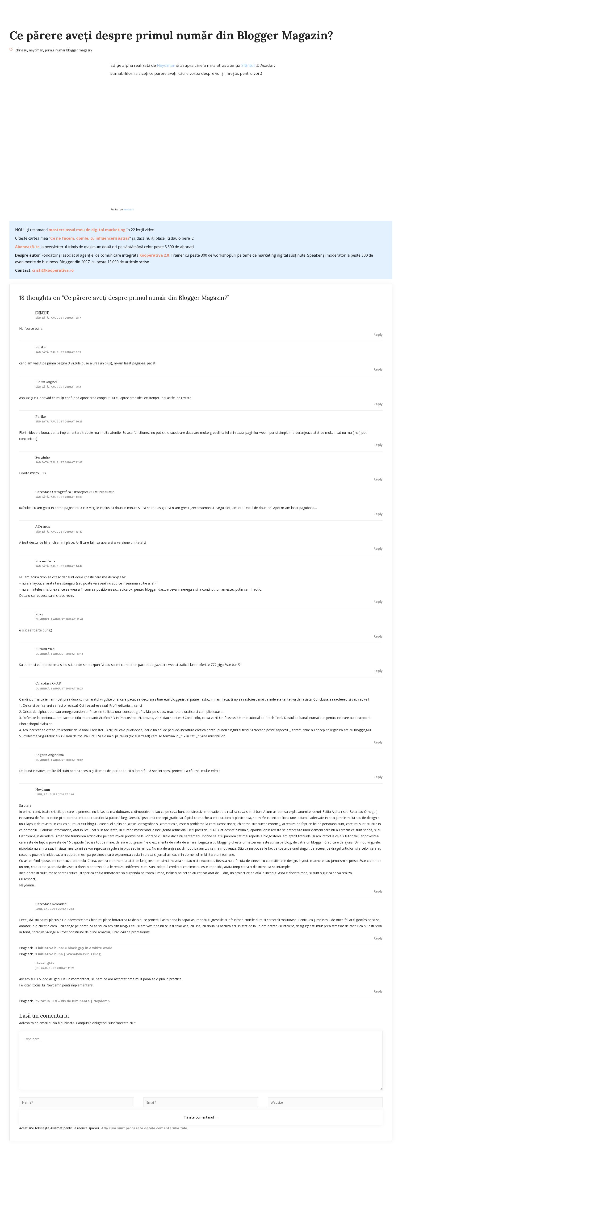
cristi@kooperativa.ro (53, 270)
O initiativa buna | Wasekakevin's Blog (67, 954)
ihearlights (44, 963)
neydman (36, 50)
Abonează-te (27, 246)
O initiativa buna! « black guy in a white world (73, 948)
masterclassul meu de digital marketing (87, 229)
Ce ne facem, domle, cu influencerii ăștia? (90, 238)
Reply (378, 334)
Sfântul (248, 65)
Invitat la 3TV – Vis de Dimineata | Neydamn (72, 1001)
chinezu (21, 50)
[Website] (325, 1103)
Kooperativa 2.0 (154, 255)
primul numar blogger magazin (68, 50)
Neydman (166, 65)
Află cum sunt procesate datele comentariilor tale (144, 1128)
